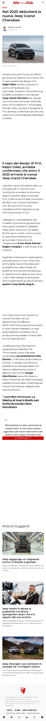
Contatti (9, 710)
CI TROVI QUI (21, 438)
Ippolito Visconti (14, 27)
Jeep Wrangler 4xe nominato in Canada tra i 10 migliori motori (22, 665)
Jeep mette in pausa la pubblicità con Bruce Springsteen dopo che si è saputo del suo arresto (18, 613)
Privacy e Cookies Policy (30, 710)
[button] (3, 3)
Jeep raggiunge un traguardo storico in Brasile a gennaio (20, 560)
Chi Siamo (17, 710)
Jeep (4, 8)
